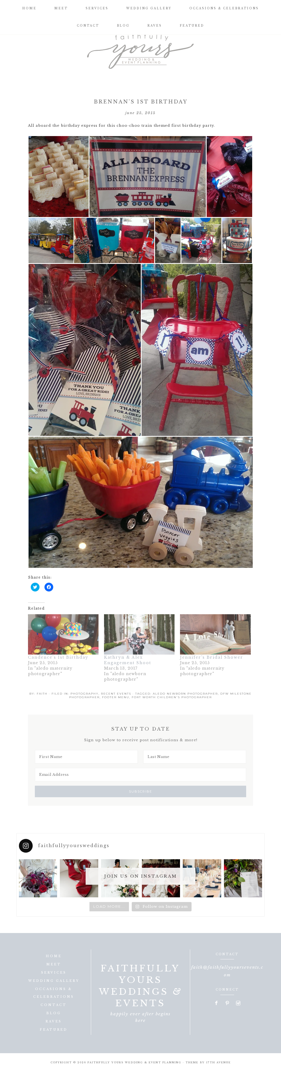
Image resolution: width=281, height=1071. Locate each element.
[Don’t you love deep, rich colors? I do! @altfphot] (38, 878)
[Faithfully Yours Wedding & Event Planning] (140, 49)
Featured (54, 1029)
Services (53, 972)
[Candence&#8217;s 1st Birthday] (63, 634)
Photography (85, 693)
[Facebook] (216, 1003)
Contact (54, 1005)
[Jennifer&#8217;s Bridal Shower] (215, 634)
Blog (53, 1013)
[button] (58, 177)
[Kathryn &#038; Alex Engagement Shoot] (139, 634)
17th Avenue (218, 1062)
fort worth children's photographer (172, 697)
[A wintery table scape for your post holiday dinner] (202, 878)
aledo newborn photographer (185, 693)
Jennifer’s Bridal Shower (211, 657)
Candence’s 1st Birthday (58, 657)
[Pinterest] (227, 1003)
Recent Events (116, 693)
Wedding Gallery (53, 981)
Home (54, 956)
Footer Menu (115, 697)
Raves (54, 1021)
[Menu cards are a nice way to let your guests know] (243, 878)
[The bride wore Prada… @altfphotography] (79, 878)
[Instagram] (238, 1003)
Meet (53, 964)
